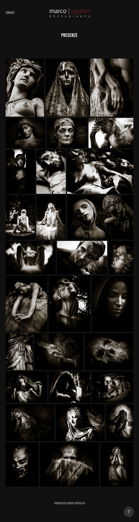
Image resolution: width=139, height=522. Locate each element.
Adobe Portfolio (76, 503)
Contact (10, 12)
